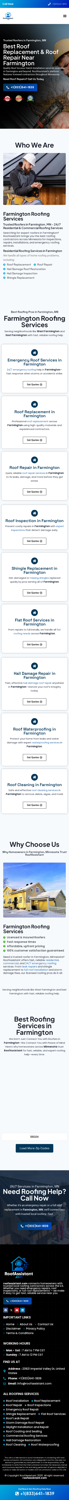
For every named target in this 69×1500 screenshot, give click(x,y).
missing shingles (39, 578)
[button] (64, 16)
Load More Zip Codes (34, 1148)
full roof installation (36, 970)
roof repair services (33, 473)
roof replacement (37, 421)
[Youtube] (16, 1310)
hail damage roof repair (37, 683)
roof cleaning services (45, 790)
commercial (11, 963)
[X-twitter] (11, 1310)
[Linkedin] (22, 1310)
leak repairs (29, 966)
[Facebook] (5, 1310)
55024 (34, 1137)
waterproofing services (46, 742)
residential (52, 960)
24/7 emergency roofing (21, 369)
